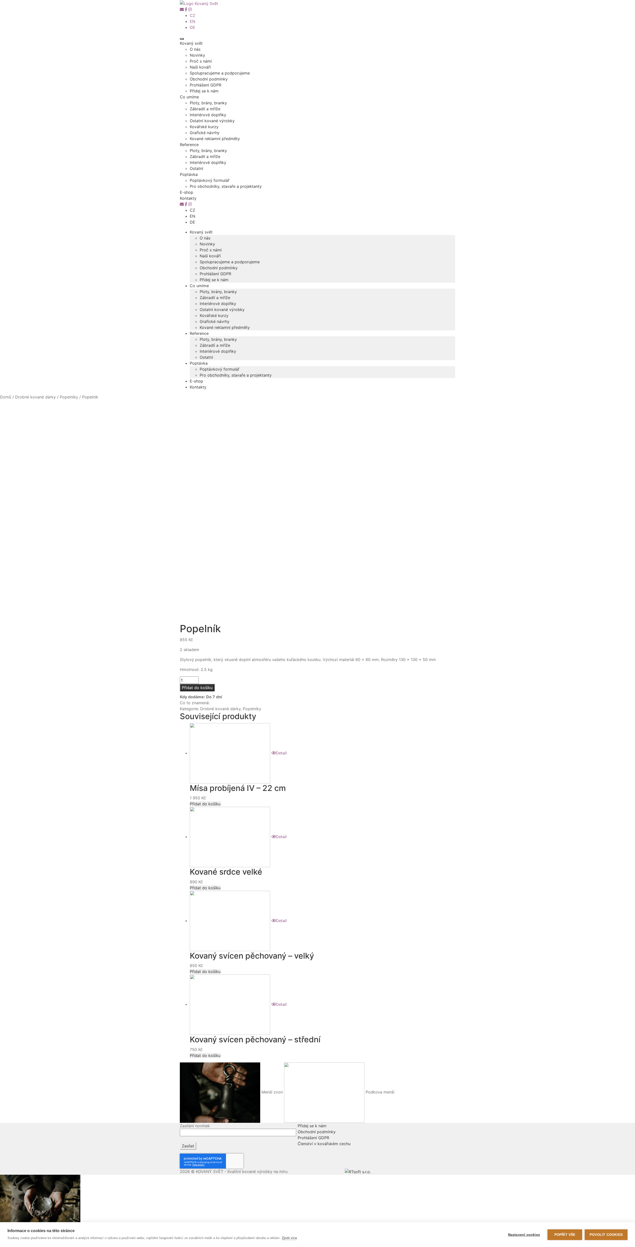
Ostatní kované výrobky (212, 120)
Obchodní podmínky (209, 79)
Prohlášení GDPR (205, 84)
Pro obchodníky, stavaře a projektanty (226, 186)
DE (192, 27)
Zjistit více (289, 1238)
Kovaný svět (191, 43)
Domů (5, 396)
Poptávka (189, 174)
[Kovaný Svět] (199, 2)
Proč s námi (201, 61)
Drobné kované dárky (35, 396)
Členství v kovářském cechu (324, 1143)
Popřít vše (564, 1235)
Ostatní (196, 168)
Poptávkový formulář (209, 180)
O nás (195, 49)
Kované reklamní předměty (215, 138)
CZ (192, 15)
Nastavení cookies (524, 1235)
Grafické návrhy (205, 132)
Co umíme (189, 96)
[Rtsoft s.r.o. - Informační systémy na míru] (358, 1171)
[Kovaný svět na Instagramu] (190, 9)
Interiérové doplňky (208, 114)
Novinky (197, 55)
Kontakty (188, 198)
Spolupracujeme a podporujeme (220, 73)
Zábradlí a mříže (205, 108)
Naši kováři (200, 67)
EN (192, 21)
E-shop (186, 192)
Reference (189, 144)
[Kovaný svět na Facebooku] (186, 9)
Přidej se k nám (204, 90)
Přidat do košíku (197, 687)
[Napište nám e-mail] (182, 9)
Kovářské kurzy (204, 126)
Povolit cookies (606, 1235)
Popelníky (69, 396)
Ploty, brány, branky (208, 102)
